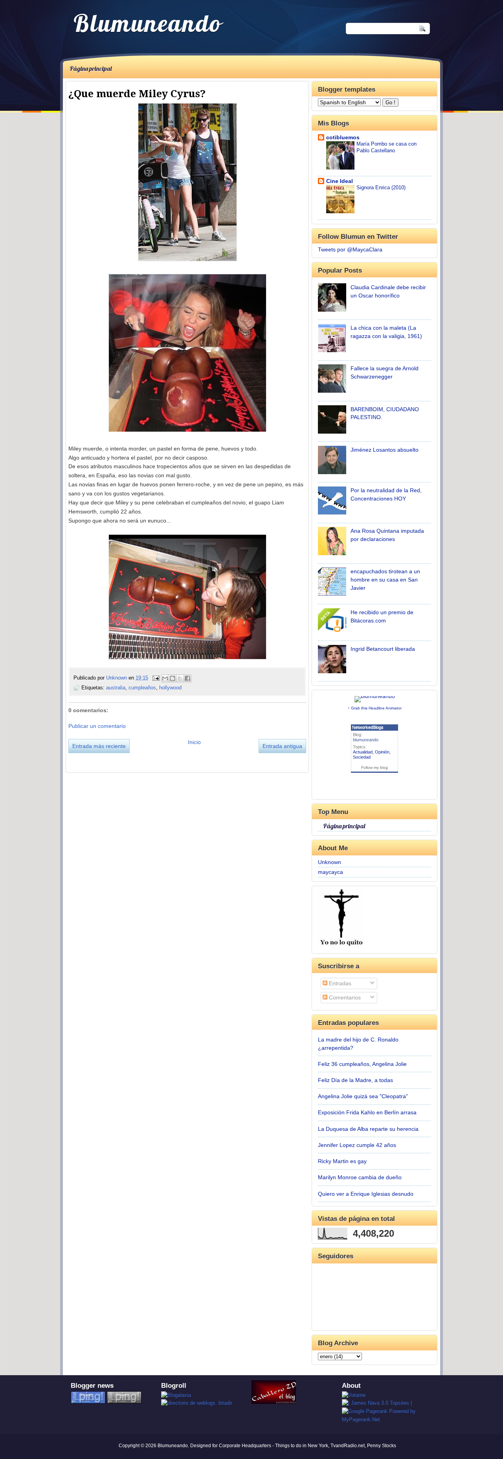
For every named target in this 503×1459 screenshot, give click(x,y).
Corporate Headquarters (245, 1445)
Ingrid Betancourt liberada (383, 649)
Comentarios (344, 997)
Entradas (339, 983)
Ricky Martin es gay (342, 1161)
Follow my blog (374, 767)
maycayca (330, 872)
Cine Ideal (339, 181)
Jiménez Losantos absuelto (385, 450)
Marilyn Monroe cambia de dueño (360, 1177)
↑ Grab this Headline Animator (375, 708)
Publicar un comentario (97, 726)
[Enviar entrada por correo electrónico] (156, 678)
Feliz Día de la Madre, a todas (355, 1080)
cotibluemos (343, 137)
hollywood (170, 688)
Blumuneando (147, 23)
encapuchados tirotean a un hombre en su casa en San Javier (385, 579)
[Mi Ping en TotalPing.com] (88, 1402)
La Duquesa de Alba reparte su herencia (368, 1129)
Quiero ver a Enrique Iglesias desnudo (365, 1194)
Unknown (117, 678)
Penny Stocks (381, 1445)
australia (115, 688)
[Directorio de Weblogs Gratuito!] (196, 1403)
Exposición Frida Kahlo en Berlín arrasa (367, 1112)
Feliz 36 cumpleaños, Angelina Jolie (362, 1064)
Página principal (91, 68)
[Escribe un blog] (172, 678)
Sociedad (362, 757)
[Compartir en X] (180, 678)
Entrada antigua (282, 746)
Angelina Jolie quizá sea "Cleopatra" (363, 1096)
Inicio (194, 742)
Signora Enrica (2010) (381, 187)
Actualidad (363, 752)
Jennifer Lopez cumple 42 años (357, 1145)
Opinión (382, 752)
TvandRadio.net (347, 1445)
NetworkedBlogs (368, 727)
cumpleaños (142, 688)
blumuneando (365, 739)
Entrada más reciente (99, 746)
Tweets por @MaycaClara (350, 249)
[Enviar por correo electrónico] (165, 678)
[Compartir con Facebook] (187, 678)
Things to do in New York (301, 1445)
